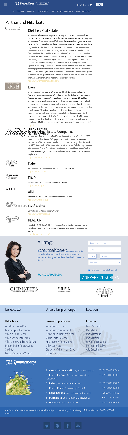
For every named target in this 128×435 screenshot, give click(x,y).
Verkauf (31, 11)
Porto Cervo (92, 330)
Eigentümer (43, 11)
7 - (55, 393)
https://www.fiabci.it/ (37, 171)
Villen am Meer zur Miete (17, 337)
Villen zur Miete (53, 345)
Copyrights (50, 410)
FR (88, 4)
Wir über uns (18, 11)
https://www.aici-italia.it (38, 199)
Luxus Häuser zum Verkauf (18, 353)
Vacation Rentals (83, 11)
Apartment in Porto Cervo (59, 341)
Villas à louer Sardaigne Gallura (20, 341)
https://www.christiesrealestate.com (43, 80)
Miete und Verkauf (28, 410)
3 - (56, 375)
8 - (54, 397)
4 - (51, 383)
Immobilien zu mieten (57, 326)
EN (81, 4)
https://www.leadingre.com (39, 157)
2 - (61, 370)
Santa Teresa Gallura (96, 341)
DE (84, 4)
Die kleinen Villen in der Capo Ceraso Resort (60, 351)
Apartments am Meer (16, 326)
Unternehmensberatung (62, 11)
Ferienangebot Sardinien (17, 330)
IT (78, 4)
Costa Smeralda (94, 326)
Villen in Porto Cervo (15, 333)
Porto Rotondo (93, 333)
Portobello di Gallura (96, 345)
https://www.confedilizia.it (39, 213)
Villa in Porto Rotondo (57, 337)
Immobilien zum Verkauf (58, 330)
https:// (31, 125)
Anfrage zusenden (97, 277)
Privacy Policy (113, 270)
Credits (8, 413)
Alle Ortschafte (94, 349)
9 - (52, 402)
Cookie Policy (75, 410)
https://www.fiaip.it (36, 185)
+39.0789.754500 (51, 275)
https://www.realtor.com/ (39, 234)
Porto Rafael (92, 337)
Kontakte (41, 410)
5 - (55, 388)
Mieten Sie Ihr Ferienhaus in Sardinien (19, 347)
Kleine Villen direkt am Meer (60, 333)
